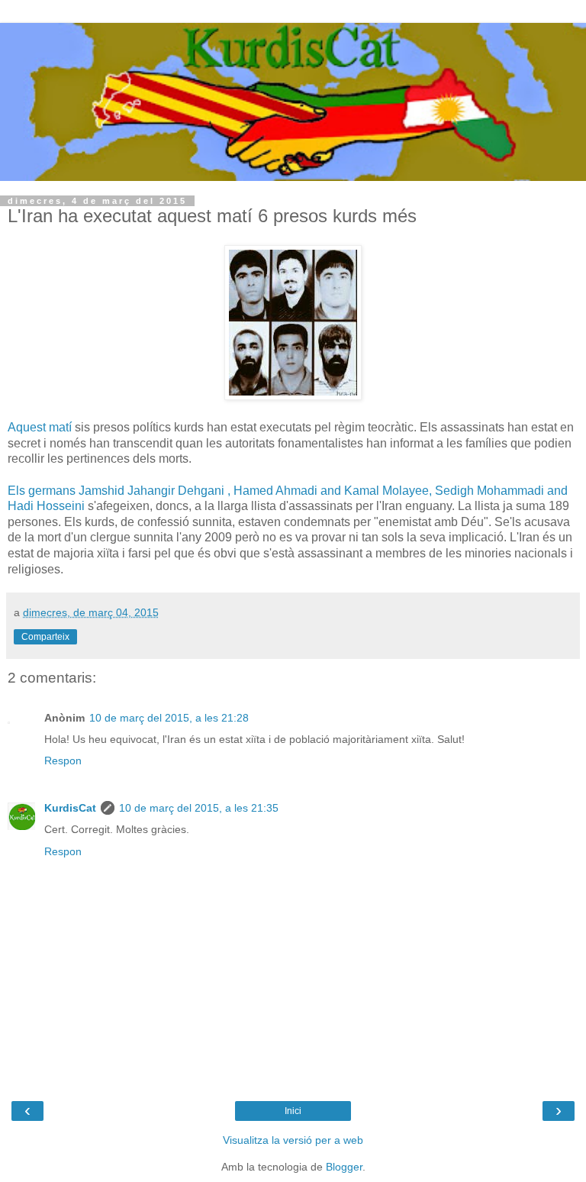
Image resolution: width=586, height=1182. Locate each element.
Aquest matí (40, 427)
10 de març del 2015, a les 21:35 (199, 808)
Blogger (344, 1167)
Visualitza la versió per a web (293, 1140)
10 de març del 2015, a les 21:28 (169, 718)
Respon (63, 760)
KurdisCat (70, 808)
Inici (293, 1111)
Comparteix (45, 636)
